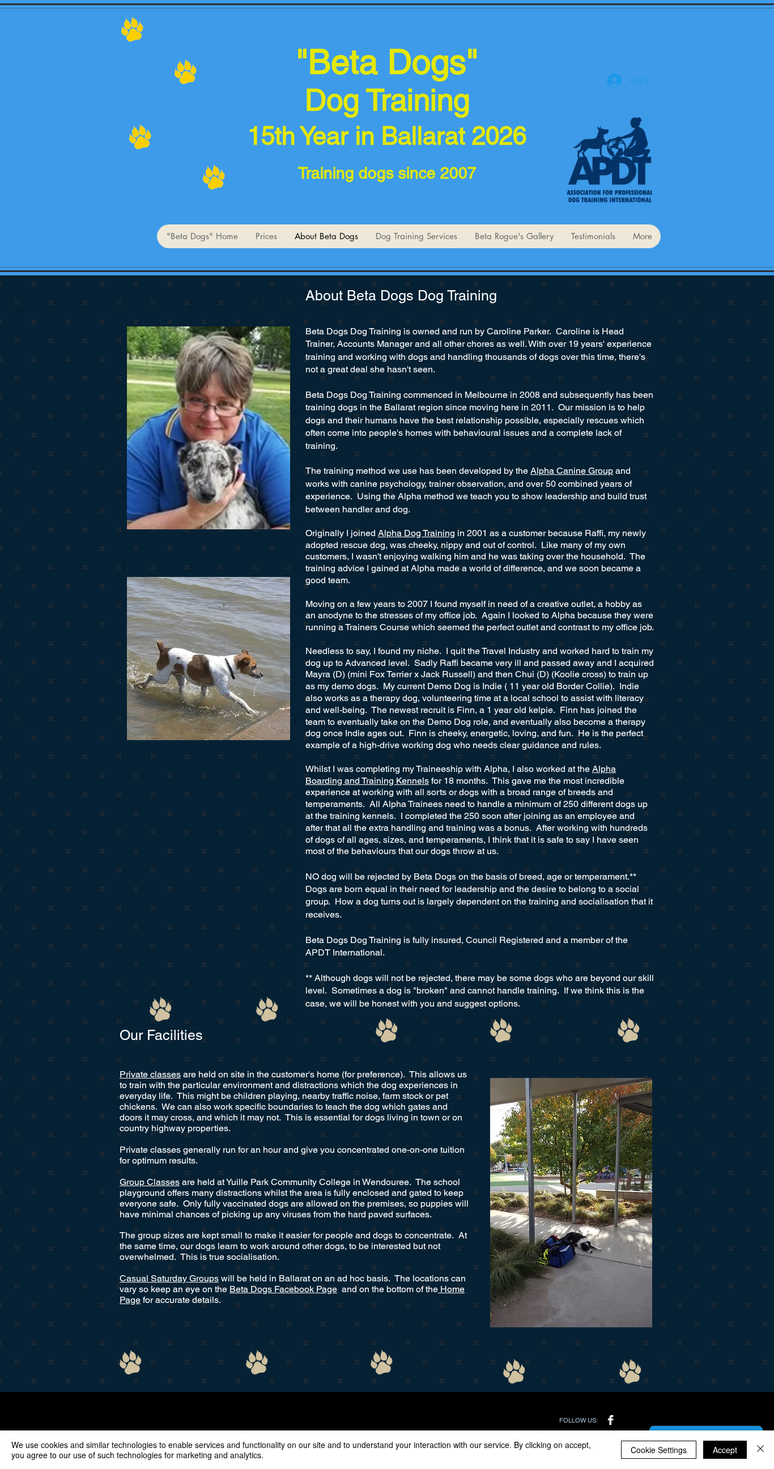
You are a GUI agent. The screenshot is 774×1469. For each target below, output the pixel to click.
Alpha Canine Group (571, 470)
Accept (725, 1449)
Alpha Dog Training (416, 533)
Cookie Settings (659, 1449)
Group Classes (150, 1182)
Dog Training (387, 99)
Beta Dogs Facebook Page (283, 1289)
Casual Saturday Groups (169, 1278)
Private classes (150, 1074)
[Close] (760, 1450)
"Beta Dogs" (387, 62)
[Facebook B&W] (610, 1420)
